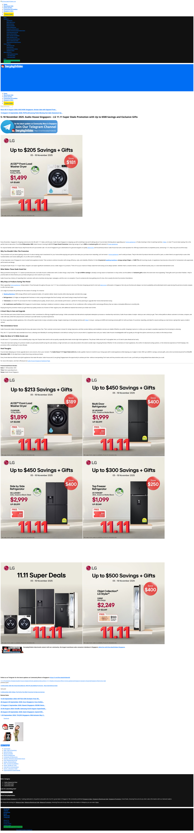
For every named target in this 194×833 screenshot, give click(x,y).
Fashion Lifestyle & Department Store (16, 30)
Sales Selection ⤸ (8, 52)
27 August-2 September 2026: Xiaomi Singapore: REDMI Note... (23, 705)
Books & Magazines (11, 27)
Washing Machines (9, 294)
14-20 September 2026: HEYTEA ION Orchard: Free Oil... (20, 699)
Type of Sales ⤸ (7, 44)
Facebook (6, 718)
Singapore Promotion (115, 799)
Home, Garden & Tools (12, 37)
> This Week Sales (11, 55)
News (5, 59)
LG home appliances (68, 681)
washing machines (111, 260)
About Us (6, 820)
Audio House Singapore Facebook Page (39, 361)
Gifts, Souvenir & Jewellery (13, 35)
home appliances (130, 242)
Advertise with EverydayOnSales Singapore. (111, 647)
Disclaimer (7, 822)
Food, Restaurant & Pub (12, 32)
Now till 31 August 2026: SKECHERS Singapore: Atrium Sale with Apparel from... (29, 110)
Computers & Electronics (13, 29)
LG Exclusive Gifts (58, 681)
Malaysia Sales (20, 802)
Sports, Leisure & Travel (12, 40)
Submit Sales (7, 825)
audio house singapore (23, 681)
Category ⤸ (6, 19)
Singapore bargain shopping (82, 681)
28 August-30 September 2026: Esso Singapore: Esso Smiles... (22, 702)
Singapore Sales (8, 11)
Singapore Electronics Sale (98, 681)
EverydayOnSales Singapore (9, 799)
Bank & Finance (10, 24)
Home (5, 4)
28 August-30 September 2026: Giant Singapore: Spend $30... (22, 712)
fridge (164, 242)
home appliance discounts (37, 681)
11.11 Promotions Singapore (9, 681)
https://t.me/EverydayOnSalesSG (60, 677)
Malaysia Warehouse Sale (32, 802)
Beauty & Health (11, 25)
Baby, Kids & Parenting (10, 750)
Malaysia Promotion (45, 802)
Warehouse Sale (8, 6)
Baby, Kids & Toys (11, 22)
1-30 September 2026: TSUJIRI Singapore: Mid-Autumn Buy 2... (23, 715)
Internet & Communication (13, 39)
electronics (91, 247)
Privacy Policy (7, 823)
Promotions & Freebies (10, 9)
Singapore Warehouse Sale (100, 799)
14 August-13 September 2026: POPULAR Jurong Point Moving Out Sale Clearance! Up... (32, 113)
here (97, 802)
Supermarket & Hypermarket (14, 42)
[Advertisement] (46, 79)
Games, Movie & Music (12, 34)
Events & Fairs (8, 7)
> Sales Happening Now (12, 54)
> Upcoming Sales (11, 57)
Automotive (9, 20)
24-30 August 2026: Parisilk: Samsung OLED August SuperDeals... (23, 709)
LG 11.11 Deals (49, 681)
